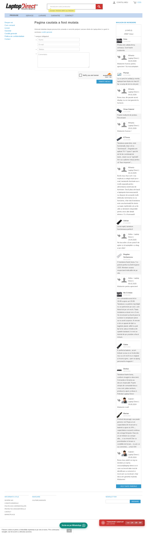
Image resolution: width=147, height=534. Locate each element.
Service (29, 16)
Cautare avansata (39, 500)
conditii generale (46, 32)
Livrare (42, 16)
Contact (69, 16)
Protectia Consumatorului (15, 509)
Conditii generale (11, 503)
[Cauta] (99, 6)
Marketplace (10, 514)
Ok (69, 530)
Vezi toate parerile (128, 486)
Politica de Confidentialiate (15, 506)
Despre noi (9, 500)
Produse (14, 15)
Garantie (55, 16)
